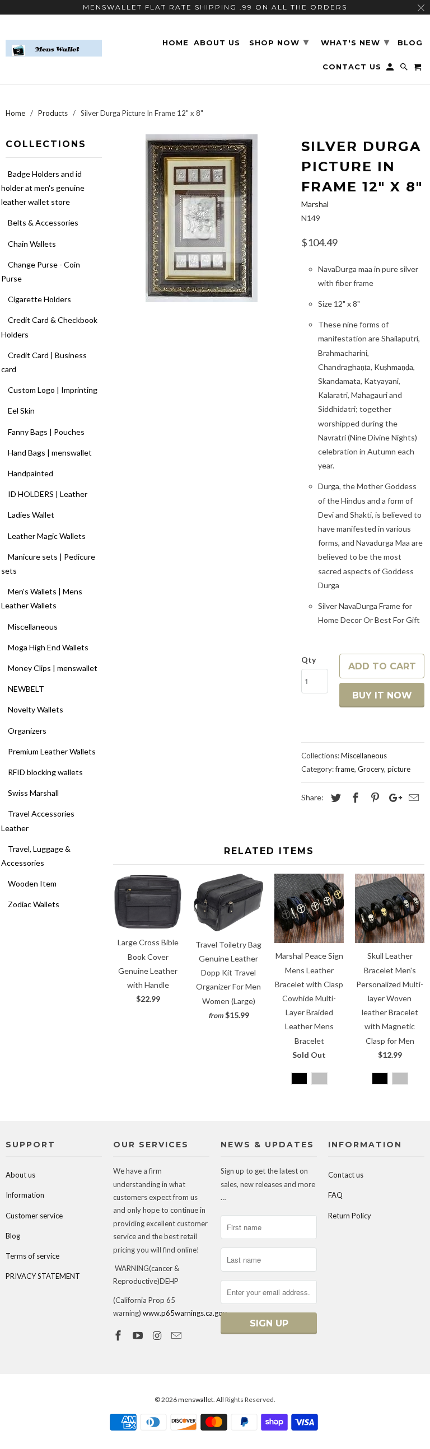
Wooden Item (32, 883)
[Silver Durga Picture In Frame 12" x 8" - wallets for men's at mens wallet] (201, 218)
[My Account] (390, 69)
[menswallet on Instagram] (158, 1335)
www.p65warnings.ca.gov (185, 1313)
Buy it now (382, 695)
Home (175, 43)
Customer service (34, 1215)
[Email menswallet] (177, 1335)
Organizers (27, 730)
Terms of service (32, 1255)
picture (398, 769)
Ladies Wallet (31, 514)
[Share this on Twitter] (334, 797)
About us (20, 1174)
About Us (217, 43)
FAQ (335, 1194)
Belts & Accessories (43, 222)
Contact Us (351, 67)
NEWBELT (26, 688)
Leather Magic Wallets (47, 536)
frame (344, 769)
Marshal (315, 204)
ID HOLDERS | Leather (47, 494)
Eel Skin (21, 410)
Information (25, 1194)
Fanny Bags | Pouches (46, 432)
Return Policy (349, 1215)
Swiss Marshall (33, 793)
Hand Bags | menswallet (50, 452)
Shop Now (279, 42)
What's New (355, 42)
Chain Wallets (32, 243)
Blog (13, 1235)
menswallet (195, 1399)
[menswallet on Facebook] (119, 1335)
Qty (308, 659)
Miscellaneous (33, 626)
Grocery (371, 769)
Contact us (345, 1174)
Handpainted (30, 473)
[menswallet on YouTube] (139, 1335)
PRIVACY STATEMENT (43, 1276)
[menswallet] (54, 40)
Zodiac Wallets (33, 904)
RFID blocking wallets (45, 772)
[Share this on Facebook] (354, 797)
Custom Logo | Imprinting (52, 390)
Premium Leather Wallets (52, 751)
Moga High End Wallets (48, 647)
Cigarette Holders (39, 299)
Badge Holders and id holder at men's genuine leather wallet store (43, 188)
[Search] (404, 69)
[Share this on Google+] (392, 797)
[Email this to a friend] (412, 797)
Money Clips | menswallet (52, 668)
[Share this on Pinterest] (373, 797)
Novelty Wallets (35, 709)
